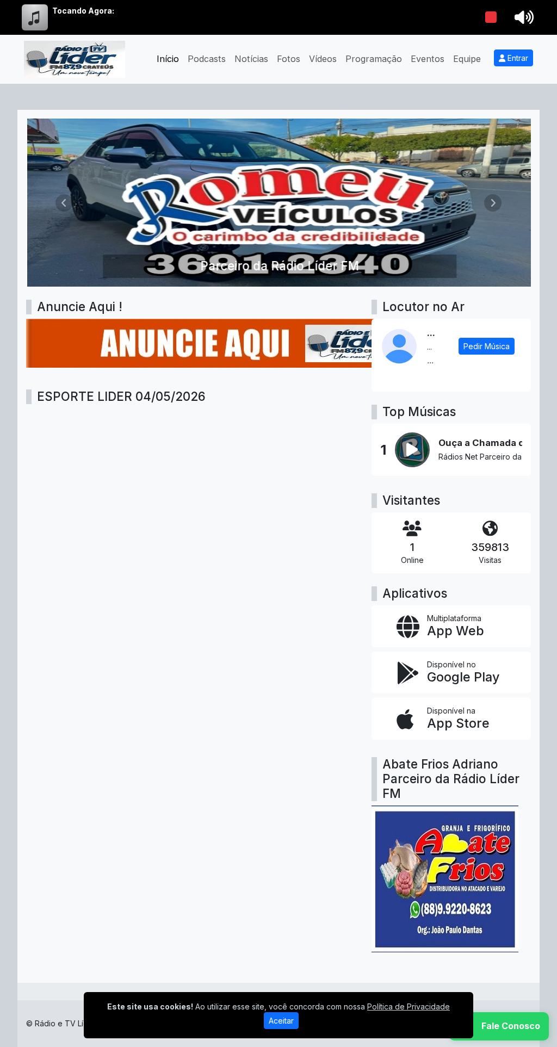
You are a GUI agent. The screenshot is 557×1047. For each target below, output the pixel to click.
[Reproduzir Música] (412, 449)
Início (168, 58)
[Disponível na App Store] (451, 719)
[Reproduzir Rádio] (491, 17)
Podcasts (207, 58)
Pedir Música (486, 346)
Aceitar (281, 1020)
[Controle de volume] (522, 17)
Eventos (427, 58)
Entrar (516, 58)
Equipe (467, 58)
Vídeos (323, 58)
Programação (373, 58)
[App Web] (451, 626)
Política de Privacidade (408, 1006)
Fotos (288, 58)
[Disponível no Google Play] (451, 672)
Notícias (251, 58)
